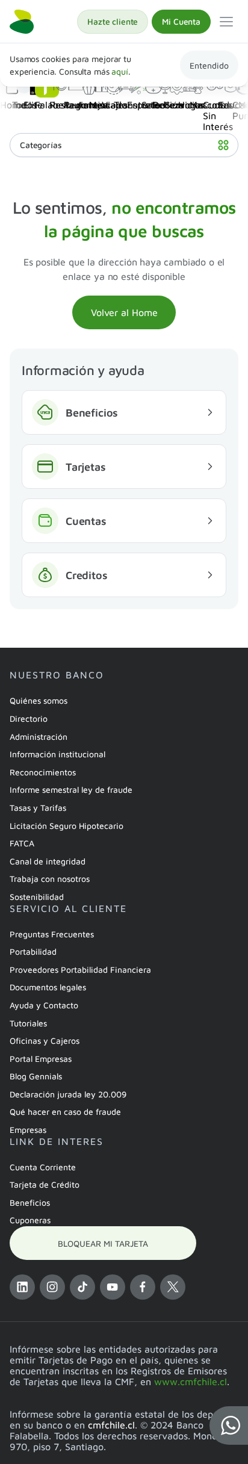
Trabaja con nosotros (50, 878)
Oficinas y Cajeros (44, 1040)
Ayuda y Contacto (44, 1005)
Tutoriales (28, 1023)
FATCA (22, 843)
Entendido (209, 65)
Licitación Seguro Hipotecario (66, 825)
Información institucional (57, 754)
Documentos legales (48, 987)
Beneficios (30, 1202)
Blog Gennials (36, 1076)
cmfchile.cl (111, 1424)
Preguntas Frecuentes (52, 934)
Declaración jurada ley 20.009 (68, 1094)
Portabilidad (33, 951)
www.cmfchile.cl (190, 1381)
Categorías (41, 145)
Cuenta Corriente (43, 1167)
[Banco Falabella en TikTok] (82, 1287)
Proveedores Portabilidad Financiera (80, 969)
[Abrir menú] (226, 22)
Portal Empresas (41, 1058)
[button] (228, 1425)
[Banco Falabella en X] (172, 1287)
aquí (119, 71)
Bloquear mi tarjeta (103, 1243)
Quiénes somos (38, 700)
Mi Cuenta (181, 21)
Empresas (28, 1129)
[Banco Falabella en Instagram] (52, 1287)
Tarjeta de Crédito (44, 1184)
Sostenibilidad (37, 897)
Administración (38, 736)
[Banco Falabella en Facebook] (142, 1287)
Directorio (29, 718)
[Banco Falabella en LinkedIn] (22, 1287)
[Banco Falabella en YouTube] (112, 1287)
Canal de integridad (47, 861)
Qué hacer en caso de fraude (65, 1111)
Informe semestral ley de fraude (71, 789)
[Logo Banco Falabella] (22, 22)
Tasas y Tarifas (38, 807)
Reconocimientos (43, 772)
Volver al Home (124, 312)
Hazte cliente (112, 21)
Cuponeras (30, 1220)
